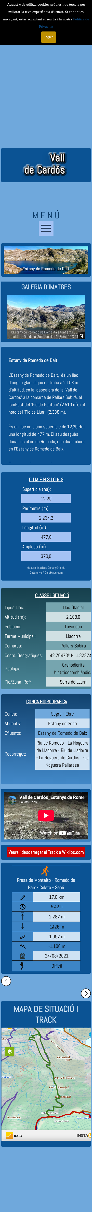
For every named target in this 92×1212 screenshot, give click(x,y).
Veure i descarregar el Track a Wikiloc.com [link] (46, 852)
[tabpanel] (46, 287)
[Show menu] (46, 228)
